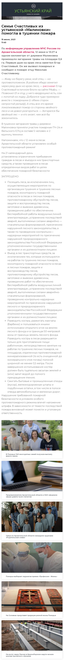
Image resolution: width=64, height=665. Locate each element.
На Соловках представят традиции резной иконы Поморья (31, 615)
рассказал (49, 86)
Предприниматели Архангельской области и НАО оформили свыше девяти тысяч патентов (31, 496)
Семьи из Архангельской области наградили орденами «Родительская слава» (29, 537)
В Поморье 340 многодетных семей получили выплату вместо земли (29, 455)
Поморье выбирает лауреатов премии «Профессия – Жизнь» (31, 576)
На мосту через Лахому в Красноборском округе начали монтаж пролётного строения (30, 655)
